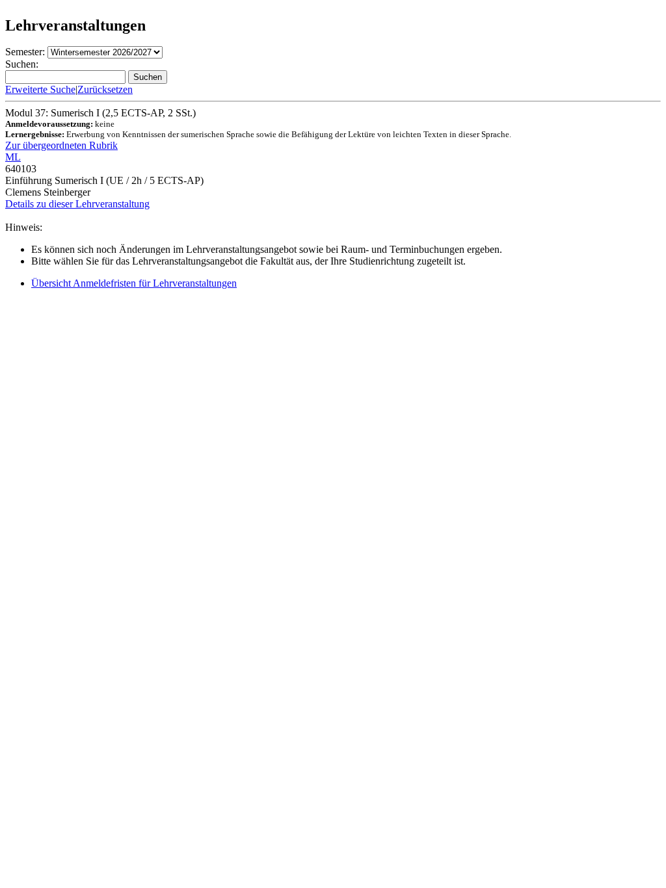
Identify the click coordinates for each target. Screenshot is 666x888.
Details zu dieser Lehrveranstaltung (77, 203)
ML (13, 157)
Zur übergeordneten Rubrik (61, 145)
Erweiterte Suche (40, 89)
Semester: (25, 51)
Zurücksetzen (105, 89)
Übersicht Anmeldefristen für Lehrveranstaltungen (134, 283)
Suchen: (21, 64)
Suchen (147, 77)
